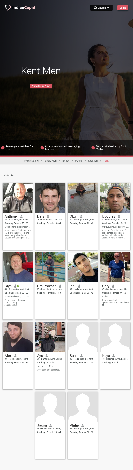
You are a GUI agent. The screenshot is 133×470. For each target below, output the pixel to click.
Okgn (74, 216)
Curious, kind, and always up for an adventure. (115, 227)
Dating (78, 160)
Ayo (40, 356)
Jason (42, 425)
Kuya (106, 356)
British (66, 160)
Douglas (108, 216)
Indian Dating (31, 160)
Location (93, 160)
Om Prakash (46, 286)
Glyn (8, 286)
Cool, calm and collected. (48, 370)
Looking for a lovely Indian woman (18, 227)
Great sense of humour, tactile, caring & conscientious (15, 302)
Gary (105, 286)
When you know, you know (17, 296)
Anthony (11, 216)
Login (123, 7)
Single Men (51, 160)
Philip (74, 425)
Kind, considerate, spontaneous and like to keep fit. (115, 302)
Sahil (74, 356)
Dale (40, 216)
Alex (8, 356)
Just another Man (45, 366)
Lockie (105, 296)
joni (73, 286)
